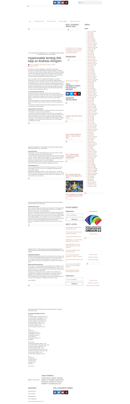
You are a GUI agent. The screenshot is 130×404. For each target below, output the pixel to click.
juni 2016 (90, 177)
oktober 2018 (91, 142)
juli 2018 (89, 147)
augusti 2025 (91, 48)
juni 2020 (90, 133)
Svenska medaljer (63, 21)
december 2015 (91, 182)
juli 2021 (89, 116)
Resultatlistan (31, 366)
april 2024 (90, 70)
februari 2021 (91, 123)
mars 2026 (90, 38)
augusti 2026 (91, 31)
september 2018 (91, 144)
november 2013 (91, 185)
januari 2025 (90, 59)
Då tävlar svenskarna (93, 257)
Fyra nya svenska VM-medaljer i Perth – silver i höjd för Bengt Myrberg (73, 265)
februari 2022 (91, 106)
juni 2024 (90, 68)
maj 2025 (90, 53)
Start (30, 21)
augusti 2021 (91, 114)
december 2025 (91, 43)
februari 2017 (91, 165)
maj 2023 (90, 85)
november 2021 (91, 110)
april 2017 (90, 163)
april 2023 (90, 87)
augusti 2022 (91, 97)
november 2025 (91, 44)
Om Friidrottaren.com (39, 21)
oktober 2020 (91, 127)
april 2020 (90, 135)
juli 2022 (90, 98)
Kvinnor (31, 64)
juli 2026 (90, 32)
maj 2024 (90, 69)
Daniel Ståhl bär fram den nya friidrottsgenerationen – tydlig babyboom (73, 246)
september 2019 (91, 136)
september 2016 (91, 173)
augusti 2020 (91, 130)
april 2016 (90, 180)
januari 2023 (90, 91)
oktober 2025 (91, 46)
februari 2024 (91, 73)
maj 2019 (90, 141)
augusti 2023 (91, 81)
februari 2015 (91, 183)
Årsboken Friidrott (51, 21)
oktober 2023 (91, 78)
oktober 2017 (91, 154)
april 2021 (90, 120)
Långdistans (36, 64)
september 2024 (91, 63)
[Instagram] (79, 94)
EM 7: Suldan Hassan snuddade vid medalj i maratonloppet (72, 156)
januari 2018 (90, 149)
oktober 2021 (91, 111)
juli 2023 (90, 82)
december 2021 (91, 108)
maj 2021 (90, 119)
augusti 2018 (91, 145)
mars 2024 (90, 72)
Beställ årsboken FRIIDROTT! (72, 80)
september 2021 (91, 113)
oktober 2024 (91, 62)
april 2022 (90, 103)
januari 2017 (90, 167)
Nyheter (44, 64)
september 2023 (91, 79)
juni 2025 (90, 51)
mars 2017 (90, 164)
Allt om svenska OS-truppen (93, 285)
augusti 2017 (91, 157)
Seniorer (49, 64)
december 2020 (91, 125)
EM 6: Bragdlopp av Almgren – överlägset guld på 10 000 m (74, 196)
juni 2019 (90, 139)
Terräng (53, 64)
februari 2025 (91, 57)
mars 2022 (90, 104)
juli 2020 (90, 132)
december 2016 (91, 168)
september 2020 (91, 129)
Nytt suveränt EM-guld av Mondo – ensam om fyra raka (73, 136)
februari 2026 (91, 40)
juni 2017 (90, 160)
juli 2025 (90, 50)
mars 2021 (90, 122)
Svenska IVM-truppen (93, 259)
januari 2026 (90, 41)
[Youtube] (75, 94)
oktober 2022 (91, 94)
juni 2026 (90, 34)
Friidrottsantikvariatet (75, 21)
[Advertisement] (64, 9)
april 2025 (90, 54)
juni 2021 (90, 117)
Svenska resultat (93, 234)
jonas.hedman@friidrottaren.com (35, 401)
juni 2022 (90, 100)
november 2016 (91, 170)
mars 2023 (90, 88)
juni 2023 (90, 84)
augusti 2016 (91, 174)
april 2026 (90, 37)
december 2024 (91, 60)
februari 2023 (91, 89)
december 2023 (91, 76)
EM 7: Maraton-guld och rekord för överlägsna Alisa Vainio (74, 176)
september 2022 (91, 95)
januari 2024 (90, 75)
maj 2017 (90, 161)
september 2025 (91, 47)
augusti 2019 (91, 138)
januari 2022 (90, 107)
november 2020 (91, 126)
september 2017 (91, 155)
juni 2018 (90, 148)
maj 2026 (90, 35)
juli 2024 (90, 66)
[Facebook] (68, 94)
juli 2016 (89, 176)
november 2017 (91, 152)
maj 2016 (90, 179)
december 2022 (91, 92)
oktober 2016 (91, 171)
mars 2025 (90, 56)
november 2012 (91, 186)
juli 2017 (89, 158)
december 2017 (91, 151)
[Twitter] (71, 94)
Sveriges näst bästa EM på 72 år (73, 236)
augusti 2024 (91, 65)
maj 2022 (90, 101)
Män (41, 64)
